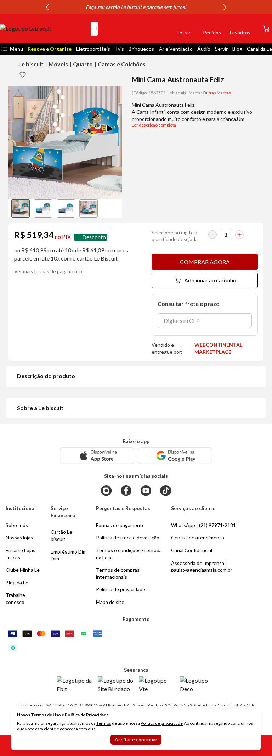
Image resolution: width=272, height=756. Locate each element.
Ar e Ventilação (176, 49)
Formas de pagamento (120, 525)
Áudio (203, 49)
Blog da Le (17, 582)
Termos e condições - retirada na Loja (129, 553)
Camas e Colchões (122, 64)
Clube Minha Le (23, 570)
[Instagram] (106, 490)
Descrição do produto (46, 376)
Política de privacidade (162, 723)
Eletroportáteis (93, 49)
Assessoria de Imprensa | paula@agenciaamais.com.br (201, 566)
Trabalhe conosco (15, 598)
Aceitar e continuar (136, 740)
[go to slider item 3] (88, 208)
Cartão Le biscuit (61, 535)
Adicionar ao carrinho (210, 280)
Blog (237, 49)
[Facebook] (126, 490)
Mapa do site (110, 602)
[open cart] (266, 28)
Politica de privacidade (120, 589)
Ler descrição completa (154, 125)
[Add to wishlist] (22, 74)
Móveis (58, 64)
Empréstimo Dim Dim (69, 555)
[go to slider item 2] (66, 208)
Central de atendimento (197, 537)
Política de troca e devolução (127, 537)
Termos (103, 723)
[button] (159, 28)
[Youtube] (145, 490)
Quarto (83, 64)
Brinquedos (141, 49)
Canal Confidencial (191, 550)
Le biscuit (31, 64)
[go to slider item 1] (43, 208)
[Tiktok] (165, 490)
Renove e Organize (50, 49)
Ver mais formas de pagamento (48, 271)
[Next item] (225, 7)
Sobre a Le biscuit (40, 407)
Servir (221, 49)
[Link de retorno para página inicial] (42, 28)
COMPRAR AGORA (205, 261)
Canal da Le (259, 49)
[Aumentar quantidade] (239, 234)
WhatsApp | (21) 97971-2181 (203, 525)
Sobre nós (17, 525)
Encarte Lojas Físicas (20, 553)
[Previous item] (47, 7)
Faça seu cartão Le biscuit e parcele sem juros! (136, 7)
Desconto (94, 237)
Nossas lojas (19, 537)
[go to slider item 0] (20, 208)
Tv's (119, 49)
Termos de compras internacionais (118, 573)
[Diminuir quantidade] (212, 234)
